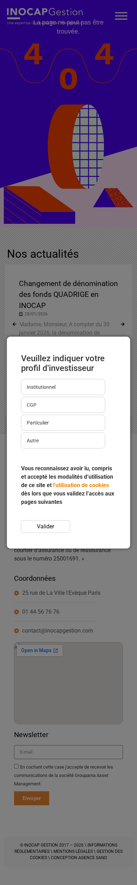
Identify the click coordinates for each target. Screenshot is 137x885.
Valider (45, 526)
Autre (33, 440)
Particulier (38, 423)
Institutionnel (41, 387)
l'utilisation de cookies (81, 485)
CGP (32, 405)
